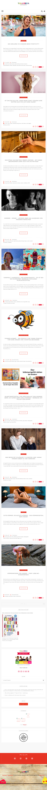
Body (6, 182)
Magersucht (19, 538)
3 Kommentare (14, 477)
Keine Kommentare (15, 359)
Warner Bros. (13, 422)
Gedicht (18, 361)
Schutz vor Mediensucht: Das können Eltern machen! (15, 695)
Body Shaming (21, 240)
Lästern (22, 182)
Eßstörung (15, 536)
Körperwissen (18, 596)
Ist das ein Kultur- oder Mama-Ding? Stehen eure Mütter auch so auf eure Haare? (23, 101)
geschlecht (16, 420)
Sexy (29, 301)
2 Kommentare (13, 62)
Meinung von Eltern (6, 124)
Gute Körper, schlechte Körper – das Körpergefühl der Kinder (23, 516)
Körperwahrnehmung (13, 538)
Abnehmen (7, 361)
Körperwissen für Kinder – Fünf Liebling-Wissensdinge (24, 574)
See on (22, 724)
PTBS (29, 182)
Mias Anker (23, 65)
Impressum (4, 775)
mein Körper (19, 65)
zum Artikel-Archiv (23, 704)
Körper (11, 65)
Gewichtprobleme (6, 65)
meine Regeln (28, 123)
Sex (22, 301)
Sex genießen (25, 301)
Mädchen (5, 422)
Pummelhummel (28, 361)
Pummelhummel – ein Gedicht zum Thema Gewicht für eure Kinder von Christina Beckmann (23, 339)
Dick (10, 536)
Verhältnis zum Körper (11, 303)
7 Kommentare (14, 535)
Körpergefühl (30, 420)
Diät (8, 536)
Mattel (8, 422)
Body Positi (7, 63)
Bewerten (11, 240)
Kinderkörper (10, 596)
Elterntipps (23, 97)
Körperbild (14, 65)
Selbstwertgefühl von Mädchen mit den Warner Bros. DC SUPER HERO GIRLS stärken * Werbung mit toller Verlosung (23, 398)
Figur (15, 361)
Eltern (6, 123)
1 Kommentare (14, 181)
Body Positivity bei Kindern (19, 63)
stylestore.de (41, 775)
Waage (30, 65)
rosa (10, 422)
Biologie (6, 596)
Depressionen (15, 182)
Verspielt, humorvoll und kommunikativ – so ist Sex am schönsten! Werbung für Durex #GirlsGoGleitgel (23, 279)
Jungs (23, 420)
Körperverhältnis (6, 538)
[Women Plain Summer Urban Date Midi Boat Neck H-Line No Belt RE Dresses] (28, 715)
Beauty (23, 40)
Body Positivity (11, 63)
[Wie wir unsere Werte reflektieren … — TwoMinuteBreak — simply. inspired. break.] (19, 720)
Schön (27, 478)
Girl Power (20, 420)
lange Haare (19, 123)
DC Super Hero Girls (10, 420)
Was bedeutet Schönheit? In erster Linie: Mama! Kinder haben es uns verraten (23, 458)
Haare (9, 123)
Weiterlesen (23, 55)
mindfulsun (23, 156)
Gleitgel (6, 301)
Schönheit (27, 65)
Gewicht (25, 63)
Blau (6, 420)
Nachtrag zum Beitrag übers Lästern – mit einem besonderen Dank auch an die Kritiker (23, 160)
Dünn (12, 536)
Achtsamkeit (7, 240)
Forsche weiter (23, 335)
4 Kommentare (14, 121)
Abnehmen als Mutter (9, 478)
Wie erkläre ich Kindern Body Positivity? (23, 44)
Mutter (24, 478)
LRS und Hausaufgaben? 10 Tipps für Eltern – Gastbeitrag (16, 692)
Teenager (5, 303)
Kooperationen (10, 301)
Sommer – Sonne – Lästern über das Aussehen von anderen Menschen (23, 219)
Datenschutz (10, 775)
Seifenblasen (18, 301)
